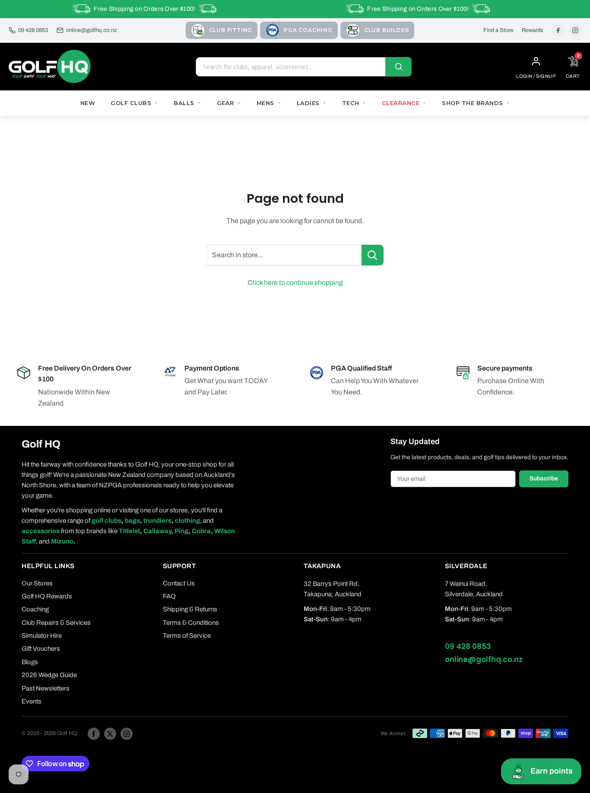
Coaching (35, 609)
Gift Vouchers (41, 648)
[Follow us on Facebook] (94, 733)
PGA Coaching (308, 30)
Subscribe (544, 478)
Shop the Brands (472, 102)
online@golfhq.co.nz (91, 30)
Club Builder (386, 30)
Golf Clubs (131, 102)
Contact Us (179, 583)
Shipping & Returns (190, 609)
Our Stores (37, 583)
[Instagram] (575, 30)
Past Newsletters (46, 688)
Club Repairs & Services (56, 622)
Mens (265, 102)
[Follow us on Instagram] (127, 733)
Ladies (308, 102)
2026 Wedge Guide (49, 674)
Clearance (401, 102)
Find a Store (498, 30)
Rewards (532, 30)
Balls (184, 102)
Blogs (30, 662)
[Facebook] (558, 30)
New (87, 102)
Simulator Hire (42, 635)
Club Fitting (231, 30)
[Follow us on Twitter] (110, 733)
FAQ (169, 596)
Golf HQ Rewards (47, 596)
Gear (225, 102)
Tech (350, 102)
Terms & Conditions (191, 622)
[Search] (399, 67)
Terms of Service (187, 635)
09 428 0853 (33, 30)
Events (31, 701)
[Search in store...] (373, 255)
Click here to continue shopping (295, 282)
